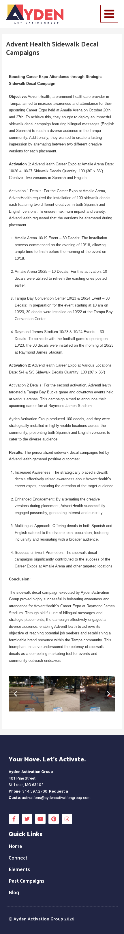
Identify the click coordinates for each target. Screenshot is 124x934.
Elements (19, 869)
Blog (14, 892)
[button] (15, 693)
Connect (18, 857)
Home (15, 846)
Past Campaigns (26, 880)
